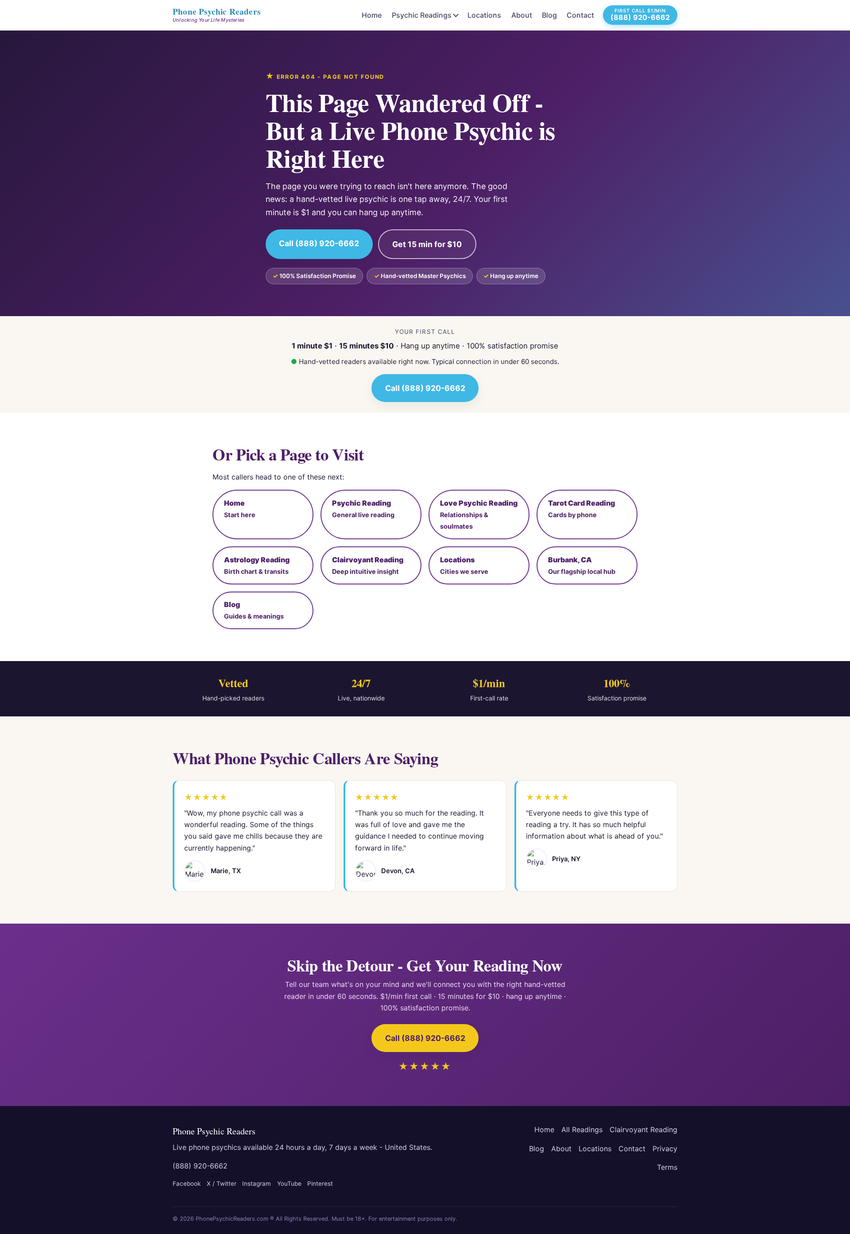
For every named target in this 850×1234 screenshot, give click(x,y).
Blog (549, 15)
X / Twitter (221, 1183)
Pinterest (320, 1183)
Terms (667, 1167)
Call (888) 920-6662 (319, 243)
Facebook (187, 1183)
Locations (484, 15)
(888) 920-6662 (200, 1165)
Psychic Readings (422, 15)
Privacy (665, 1148)
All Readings (582, 1129)
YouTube (289, 1183)
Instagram (256, 1183)
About (521, 15)
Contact (580, 15)
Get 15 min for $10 (427, 244)
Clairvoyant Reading (643, 1129)
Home (372, 15)
